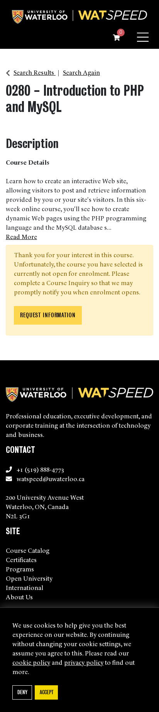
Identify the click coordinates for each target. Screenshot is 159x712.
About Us (19, 596)
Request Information (48, 315)
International (24, 587)
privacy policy (83, 662)
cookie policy (31, 662)
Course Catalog (27, 550)
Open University (29, 578)
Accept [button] (46, 692)
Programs (20, 568)
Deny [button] (22, 692)
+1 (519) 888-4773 (40, 469)
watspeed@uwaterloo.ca (51, 478)
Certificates (21, 559)
